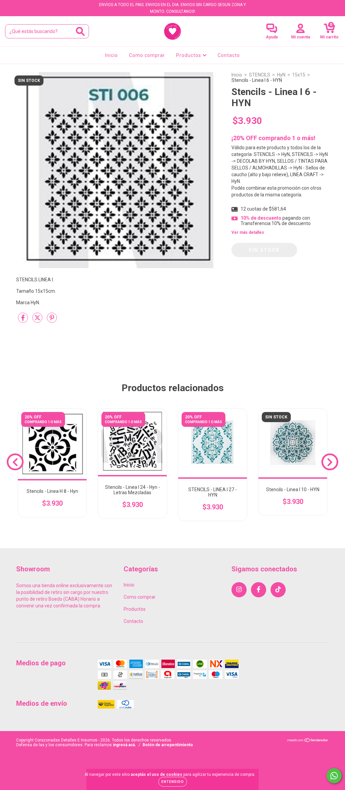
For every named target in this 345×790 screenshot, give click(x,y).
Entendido (172, 782)
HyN (281, 74)
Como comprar (147, 55)
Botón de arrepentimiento (168, 744)
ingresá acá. (124, 744)
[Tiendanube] (308, 741)
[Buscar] (80, 31)
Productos (189, 55)
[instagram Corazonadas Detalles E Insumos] (10, 4)
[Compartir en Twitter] (37, 320)
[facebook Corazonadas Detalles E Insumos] (20, 4)
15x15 (298, 74)
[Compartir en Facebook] (23, 320)
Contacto (229, 55)
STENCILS (259, 74)
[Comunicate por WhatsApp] (334, 775)
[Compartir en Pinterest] (52, 320)
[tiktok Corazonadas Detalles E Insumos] (29, 4)
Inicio (111, 55)
